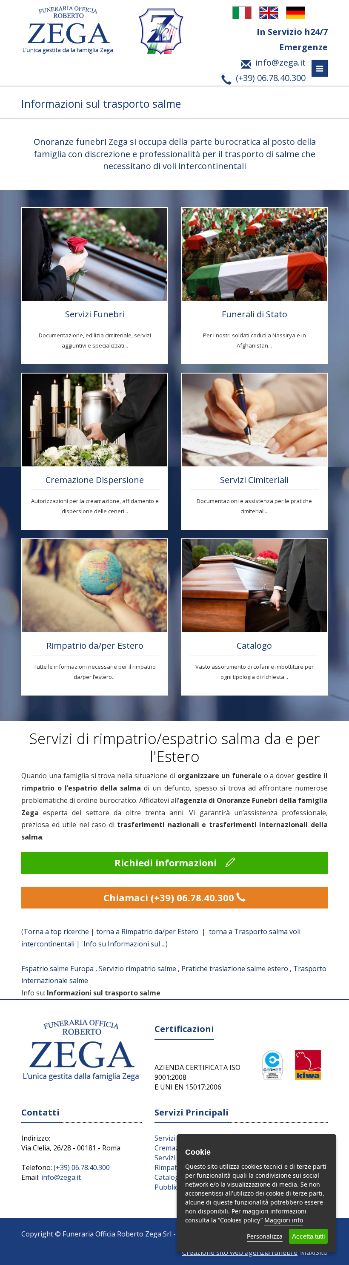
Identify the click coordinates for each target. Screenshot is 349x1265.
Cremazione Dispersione (95, 480)
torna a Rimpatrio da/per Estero (148, 931)
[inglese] (269, 12)
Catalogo (254, 645)
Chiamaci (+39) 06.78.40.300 (168, 897)
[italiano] (243, 12)
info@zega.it (61, 1177)
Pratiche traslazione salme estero (234, 968)
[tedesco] (296, 12)
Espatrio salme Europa (57, 968)
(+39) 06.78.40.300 (82, 1167)
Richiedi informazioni (166, 862)
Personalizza (265, 1236)
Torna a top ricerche (56, 931)
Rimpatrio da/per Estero (94, 645)
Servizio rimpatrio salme (137, 968)
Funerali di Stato (254, 314)
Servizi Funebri (95, 314)
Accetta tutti (308, 1236)
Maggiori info (283, 1220)
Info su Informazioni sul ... (124, 944)
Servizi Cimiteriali (254, 480)
